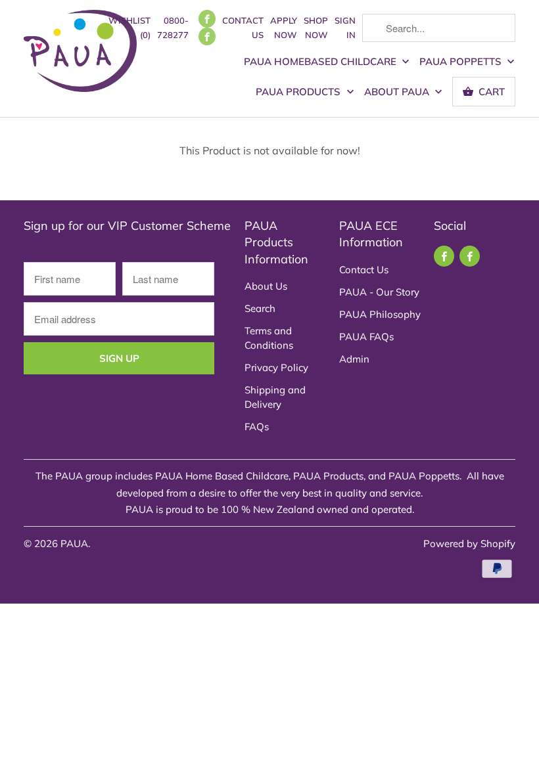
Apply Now (283, 27)
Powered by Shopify (469, 543)
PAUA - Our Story (379, 292)
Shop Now (316, 27)
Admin (354, 359)
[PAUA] (80, 55)
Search (260, 308)
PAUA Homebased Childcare (321, 61)
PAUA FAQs (366, 336)
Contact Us (243, 27)
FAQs (257, 426)
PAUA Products (299, 91)
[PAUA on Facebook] (207, 19)
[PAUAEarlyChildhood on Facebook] (207, 36)
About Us (266, 286)
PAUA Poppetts (461, 61)
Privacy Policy (276, 367)
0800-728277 (173, 27)
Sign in (345, 27)
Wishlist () (129, 27)
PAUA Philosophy (380, 314)
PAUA (74, 543)
